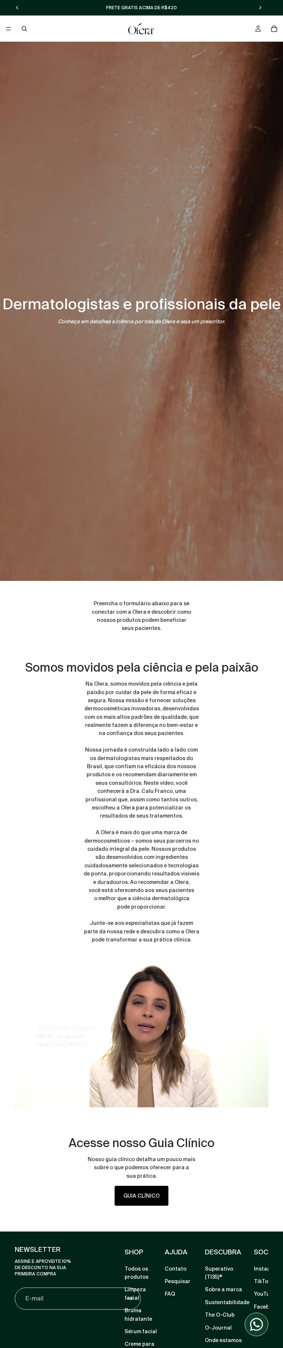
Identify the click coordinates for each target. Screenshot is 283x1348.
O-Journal (218, 1327)
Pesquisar (178, 1281)
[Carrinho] (274, 29)
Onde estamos (223, 1340)
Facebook (266, 1306)
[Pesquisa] (24, 29)
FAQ (170, 1294)
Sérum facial (141, 1331)
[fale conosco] (256, 1324)
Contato (175, 1268)
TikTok (262, 1281)
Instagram (267, 1268)
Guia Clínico (141, 1195)
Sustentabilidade (227, 1302)
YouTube (265, 1294)
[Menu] (8, 28)
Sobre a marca (223, 1289)
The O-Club (220, 1315)
